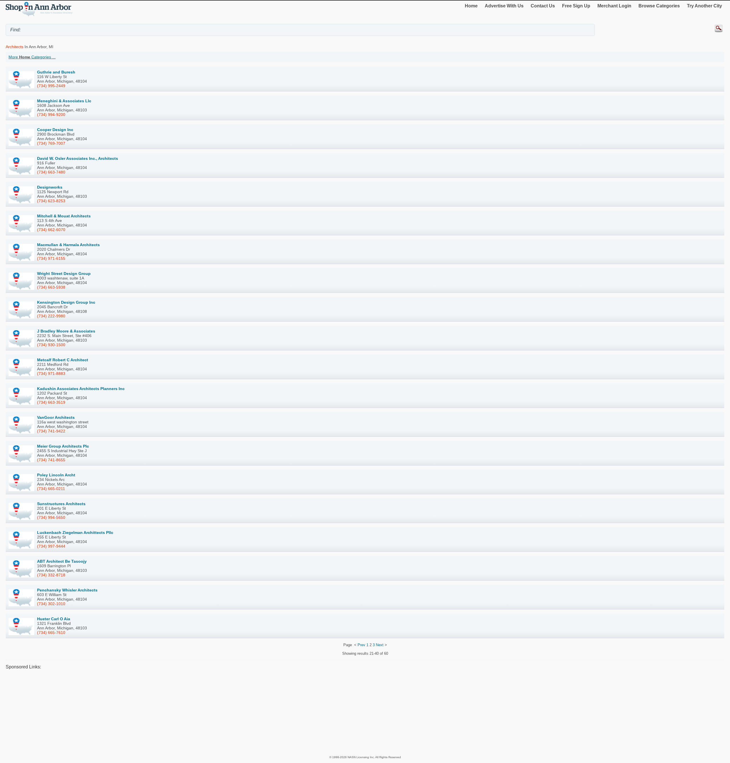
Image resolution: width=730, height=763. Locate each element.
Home (471, 5)
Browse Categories (659, 5)
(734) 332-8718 (51, 575)
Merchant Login (614, 5)
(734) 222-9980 (51, 316)
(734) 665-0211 (51, 488)
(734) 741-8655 (51, 460)
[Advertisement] (177, 712)
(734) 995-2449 (51, 85)
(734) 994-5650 (51, 517)
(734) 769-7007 (51, 143)
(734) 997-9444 (51, 546)
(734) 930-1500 (51, 344)
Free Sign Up (576, 5)
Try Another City (704, 5)
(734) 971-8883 (51, 373)
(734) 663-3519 (51, 402)
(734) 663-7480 (51, 172)
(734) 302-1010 (51, 603)
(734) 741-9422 (51, 431)
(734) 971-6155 (51, 258)
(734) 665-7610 (51, 632)
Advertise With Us (504, 5)
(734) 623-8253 (51, 201)
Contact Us (543, 5)
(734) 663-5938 (51, 287)
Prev (361, 645)
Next (380, 645)
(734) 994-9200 (51, 114)
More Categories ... (32, 57)
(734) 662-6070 (51, 229)
